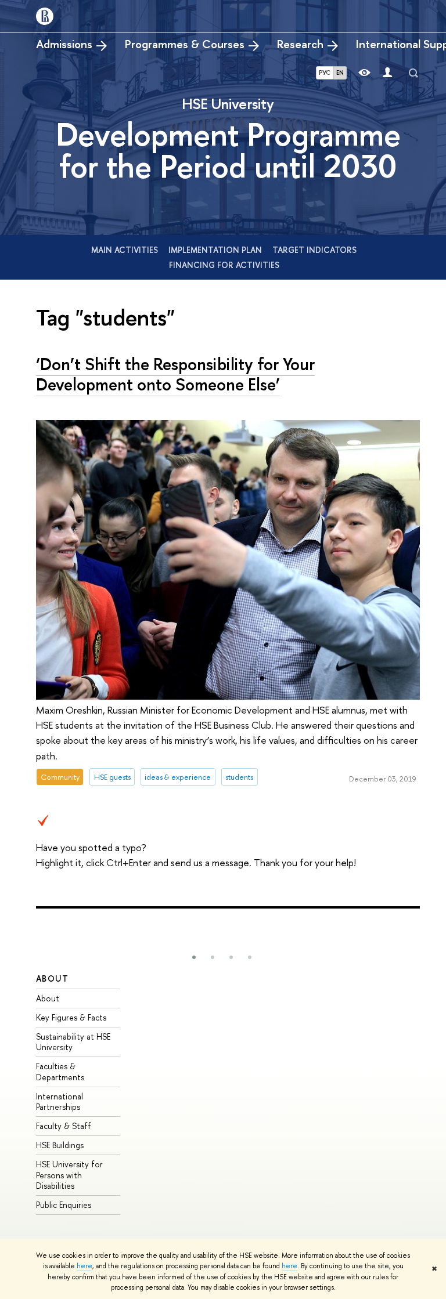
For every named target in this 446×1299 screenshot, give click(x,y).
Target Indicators (314, 249)
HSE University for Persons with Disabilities (69, 1175)
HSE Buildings (60, 1144)
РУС (324, 72)
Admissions (64, 44)
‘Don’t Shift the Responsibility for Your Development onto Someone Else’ (175, 374)
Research (300, 44)
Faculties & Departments (60, 1071)
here (84, 1266)
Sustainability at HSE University (73, 1041)
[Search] (413, 73)
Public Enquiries (63, 1204)
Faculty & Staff (63, 1125)
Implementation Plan (216, 249)
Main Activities (125, 249)
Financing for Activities (224, 264)
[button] (194, 957)
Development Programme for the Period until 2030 (228, 150)
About (52, 978)
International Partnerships (59, 1101)
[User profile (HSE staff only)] (387, 73)
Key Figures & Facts (71, 1017)
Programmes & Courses (184, 44)
